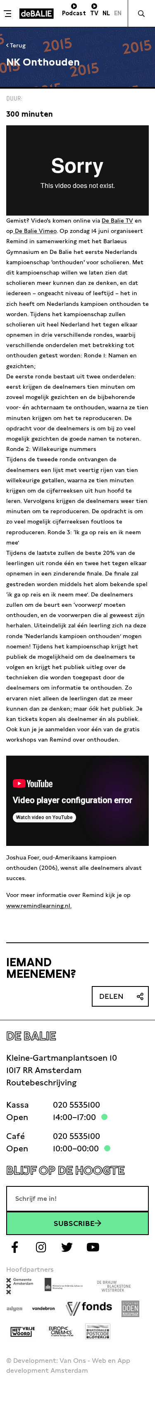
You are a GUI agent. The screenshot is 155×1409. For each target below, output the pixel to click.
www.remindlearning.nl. (39, 905)
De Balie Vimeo (35, 231)
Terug (17, 45)
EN (118, 13)
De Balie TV (117, 220)
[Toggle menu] (8, 13)
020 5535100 (76, 1105)
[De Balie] (36, 13)
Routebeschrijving (41, 1082)
